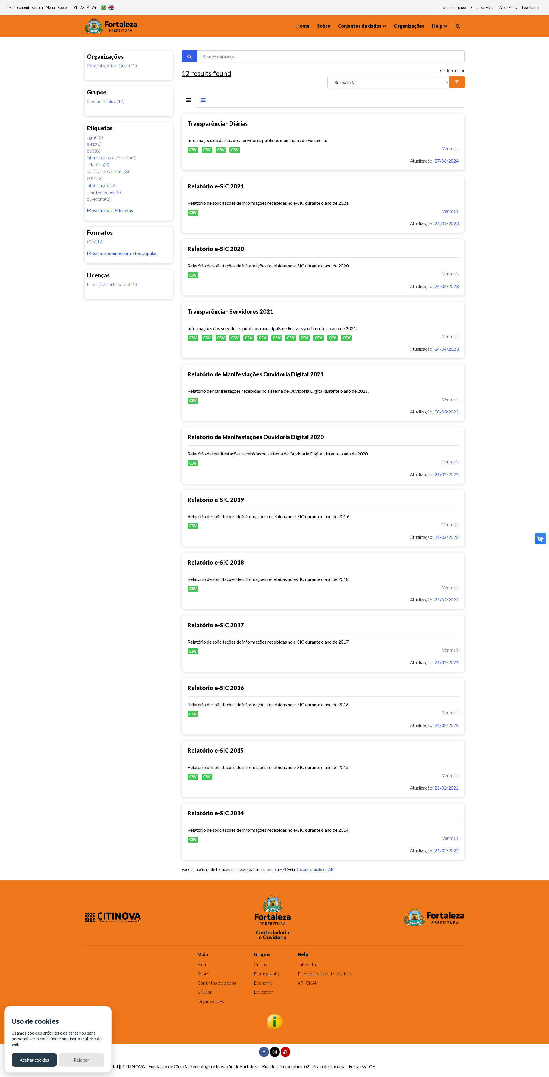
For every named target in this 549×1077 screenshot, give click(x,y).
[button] (75, 8)
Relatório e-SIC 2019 (216, 499)
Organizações (409, 26)
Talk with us (308, 964)
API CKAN (308, 982)
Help (437, 26)
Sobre (323, 26)
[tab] (189, 100)
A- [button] (82, 7)
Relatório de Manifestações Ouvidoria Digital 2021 (256, 374)
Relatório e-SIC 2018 (216, 562)
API (283, 869)
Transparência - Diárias (218, 123)
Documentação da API (315, 869)
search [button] (37, 7)
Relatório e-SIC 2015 (216, 750)
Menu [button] (50, 7)
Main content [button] (19, 7)
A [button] (88, 7)
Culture (261, 964)
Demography (267, 973)
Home (302, 26)
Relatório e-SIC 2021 (216, 186)
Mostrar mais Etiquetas (110, 210)
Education (264, 992)
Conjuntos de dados (359, 26)
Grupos (204, 992)
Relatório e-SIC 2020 (216, 248)
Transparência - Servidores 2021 (230, 311)
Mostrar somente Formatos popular (122, 253)
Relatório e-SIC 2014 (216, 813)
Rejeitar (81, 1059)
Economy (263, 982)
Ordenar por (452, 70)
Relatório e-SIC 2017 (216, 625)
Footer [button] (63, 7)
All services (508, 7)
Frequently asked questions (325, 973)
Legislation (530, 7)
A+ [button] (94, 7)
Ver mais (450, 148)
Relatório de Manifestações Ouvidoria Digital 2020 (256, 436)
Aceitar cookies (34, 1059)
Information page (452, 7)
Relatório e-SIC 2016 (216, 687)
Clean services (482, 7)
